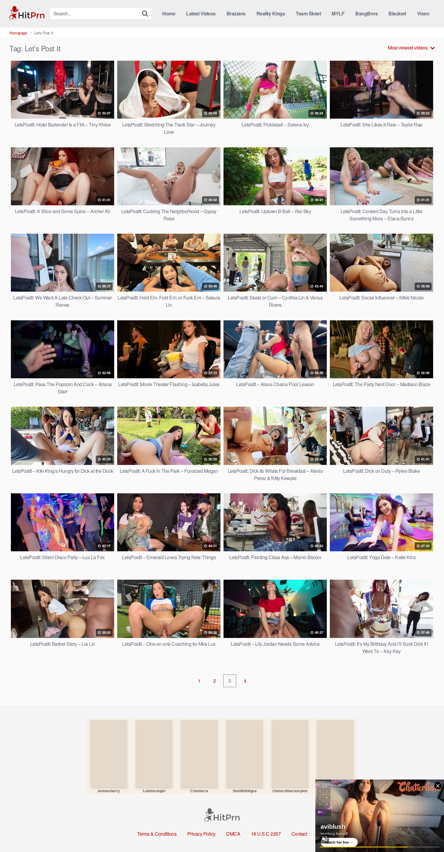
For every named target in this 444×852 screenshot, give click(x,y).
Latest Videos (201, 13)
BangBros (366, 13)
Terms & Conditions (156, 833)
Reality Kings (270, 13)
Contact (299, 833)
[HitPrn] (26, 13)
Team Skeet (308, 13)
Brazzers (236, 13)
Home (168, 13)
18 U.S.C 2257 (266, 833)
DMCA (233, 833)
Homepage (18, 33)
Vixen (423, 13)
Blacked (397, 13)
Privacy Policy (201, 833)
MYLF (338, 13)
